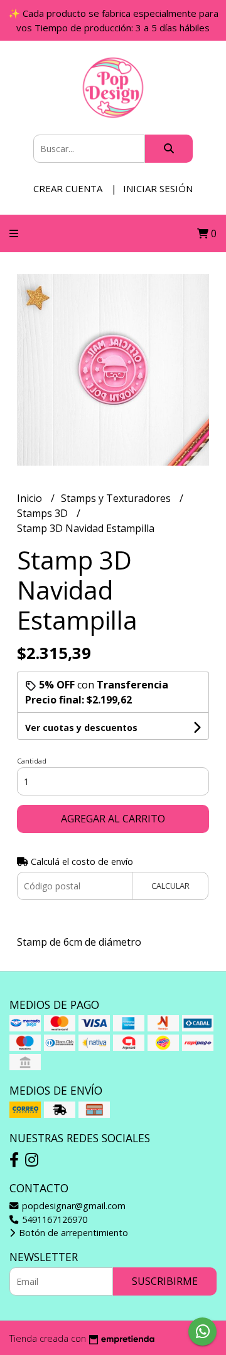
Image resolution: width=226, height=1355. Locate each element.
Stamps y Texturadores (117, 498)
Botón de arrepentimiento (72, 1233)
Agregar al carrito (113, 819)
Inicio (31, 498)
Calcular (170, 885)
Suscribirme (165, 1281)
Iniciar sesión (158, 188)
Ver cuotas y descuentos (81, 728)
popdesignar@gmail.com (72, 1206)
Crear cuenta (67, 188)
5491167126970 (53, 1219)
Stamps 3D (43, 513)
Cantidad (31, 760)
